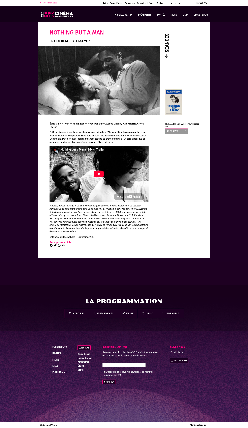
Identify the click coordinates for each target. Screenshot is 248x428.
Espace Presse (116, 3)
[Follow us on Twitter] (172, 3)
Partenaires (130, 3)
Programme (59, 372)
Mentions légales (198, 425)
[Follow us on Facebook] (168, 3)
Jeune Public (201, 15)
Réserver (172, 131)
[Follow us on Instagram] (175, 3)
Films (174, 15)
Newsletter (141, 3)
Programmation (123, 15)
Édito (105, 3)
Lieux (185, 15)
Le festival (201, 3)
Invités (161, 15)
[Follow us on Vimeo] (179, 3)
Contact (160, 3)
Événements (144, 15)
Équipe (152, 3)
